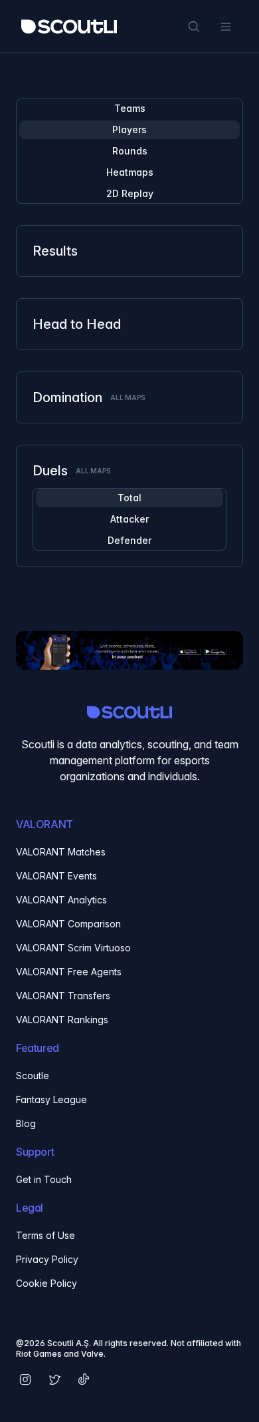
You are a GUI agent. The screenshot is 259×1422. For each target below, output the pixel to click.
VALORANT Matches (61, 851)
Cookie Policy (46, 1283)
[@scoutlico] (54, 1379)
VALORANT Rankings (62, 1019)
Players (129, 129)
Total (129, 497)
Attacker (129, 519)
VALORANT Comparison (68, 923)
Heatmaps (129, 172)
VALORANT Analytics (61, 899)
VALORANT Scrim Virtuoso (73, 947)
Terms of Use (45, 1235)
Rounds (129, 150)
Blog (26, 1123)
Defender (129, 540)
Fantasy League (51, 1099)
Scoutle (32, 1075)
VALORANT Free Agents (69, 971)
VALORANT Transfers (63, 995)
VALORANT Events (56, 875)
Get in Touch (44, 1179)
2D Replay (129, 193)
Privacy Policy (47, 1259)
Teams (129, 108)
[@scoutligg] (25, 1379)
